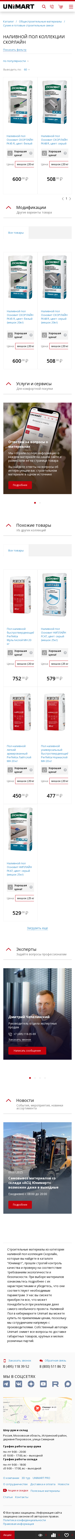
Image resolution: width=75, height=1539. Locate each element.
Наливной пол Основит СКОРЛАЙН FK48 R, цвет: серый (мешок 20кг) (54, 141)
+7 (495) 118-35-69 (25, 1034)
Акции (7, 1535)
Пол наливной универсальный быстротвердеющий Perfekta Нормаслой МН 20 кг (55, 753)
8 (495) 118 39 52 (16, 1366)
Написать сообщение (27, 1050)
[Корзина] (60, 6)
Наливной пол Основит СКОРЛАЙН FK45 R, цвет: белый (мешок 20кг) (20, 141)
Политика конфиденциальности (24, 1520)
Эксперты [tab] (26, 949)
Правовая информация (18, 1524)
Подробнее (20, 485)
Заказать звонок (19, 1039)
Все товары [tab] (16, 232)
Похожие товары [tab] (33, 525)
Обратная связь (55, 1360)
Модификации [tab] (31, 207)
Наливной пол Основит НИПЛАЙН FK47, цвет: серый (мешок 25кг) (19, 868)
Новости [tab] (25, 1100)
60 (25, 69)
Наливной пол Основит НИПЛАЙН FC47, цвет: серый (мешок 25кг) (53, 634)
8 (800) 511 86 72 (53, 1366)
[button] (33, 179)
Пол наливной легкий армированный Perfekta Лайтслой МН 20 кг (19, 753)
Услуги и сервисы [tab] (34, 383)
